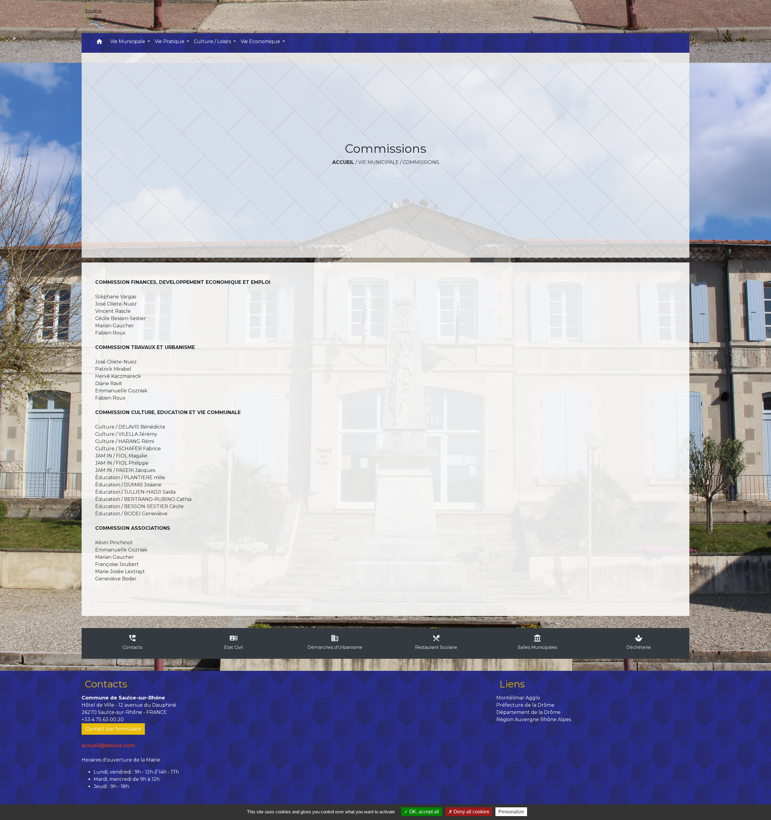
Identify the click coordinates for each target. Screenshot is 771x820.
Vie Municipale (378, 162)
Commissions (421, 162)
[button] (99, 43)
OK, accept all (423, 811)
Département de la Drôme (528, 712)
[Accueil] (95, 16)
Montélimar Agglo (518, 698)
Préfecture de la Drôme (525, 705)
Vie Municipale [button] (128, 41)
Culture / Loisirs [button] (213, 41)
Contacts (106, 684)
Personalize (511, 811)
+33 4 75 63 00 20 (103, 719)
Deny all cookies (470, 811)
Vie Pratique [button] (170, 41)
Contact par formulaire (113, 729)
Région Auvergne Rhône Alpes (533, 719)
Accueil (343, 162)
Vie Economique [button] (261, 41)
